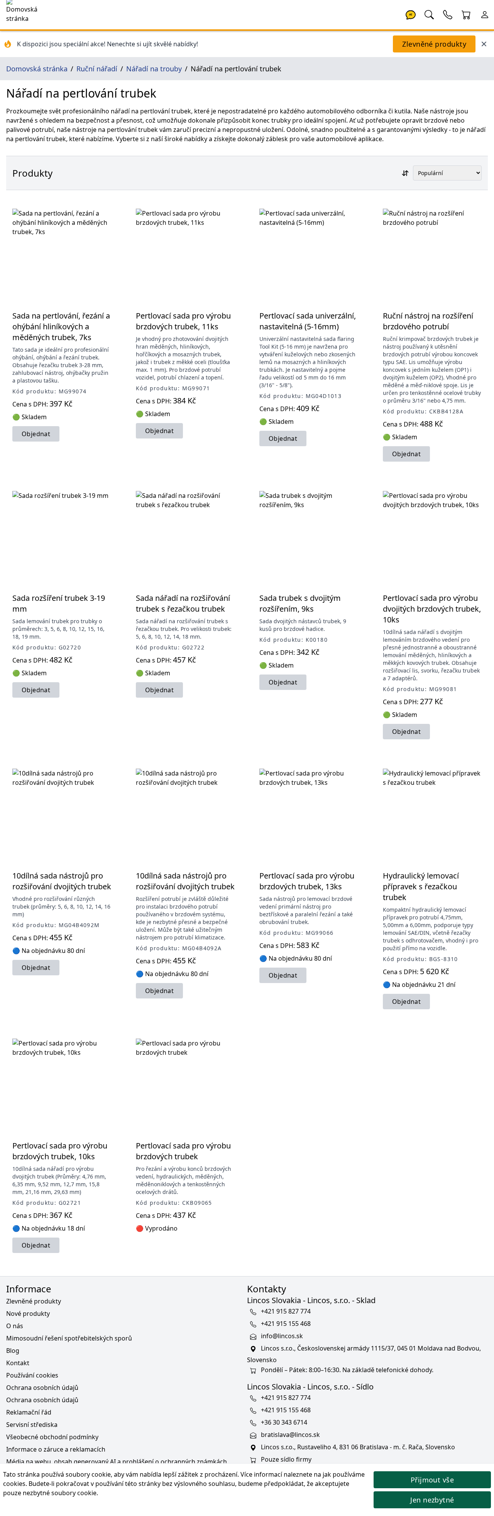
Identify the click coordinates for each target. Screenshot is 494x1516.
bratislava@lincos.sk (290, 1434)
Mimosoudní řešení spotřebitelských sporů (69, 1338)
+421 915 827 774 (286, 1311)
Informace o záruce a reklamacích (55, 1449)
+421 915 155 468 (286, 1323)
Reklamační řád (28, 1412)
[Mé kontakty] (447, 14)
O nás (14, 1326)
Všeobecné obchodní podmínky (52, 1437)
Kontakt (17, 1363)
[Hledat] (429, 14)
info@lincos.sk (282, 1336)
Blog (12, 1350)
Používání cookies (32, 1375)
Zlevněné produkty (434, 44)
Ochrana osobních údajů (42, 1387)
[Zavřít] (484, 44)
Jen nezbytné (432, 1499)
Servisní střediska (32, 1424)
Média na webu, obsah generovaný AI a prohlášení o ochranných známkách (116, 1461)
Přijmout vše (432, 1479)
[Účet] (484, 14)
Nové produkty (28, 1313)
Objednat (36, 434)
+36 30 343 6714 (284, 1422)
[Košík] (466, 14)
